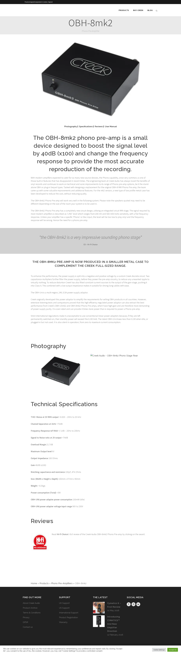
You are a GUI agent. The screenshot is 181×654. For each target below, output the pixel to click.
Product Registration (68, 617)
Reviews (99, 126)
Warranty (63, 622)
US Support (64, 608)
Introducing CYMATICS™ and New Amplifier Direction (113, 624)
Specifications (86, 126)
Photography (70, 126)
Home (34, 583)
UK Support (64, 603)
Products (44, 583)
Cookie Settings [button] (159, 650)
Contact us (28, 627)
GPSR (25, 622)
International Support (68, 613)
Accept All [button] (172, 650)
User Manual (111, 126)
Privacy (26, 617)
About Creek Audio (31, 603)
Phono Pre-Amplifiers (62, 583)
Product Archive (30, 608)
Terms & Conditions (32, 613)
